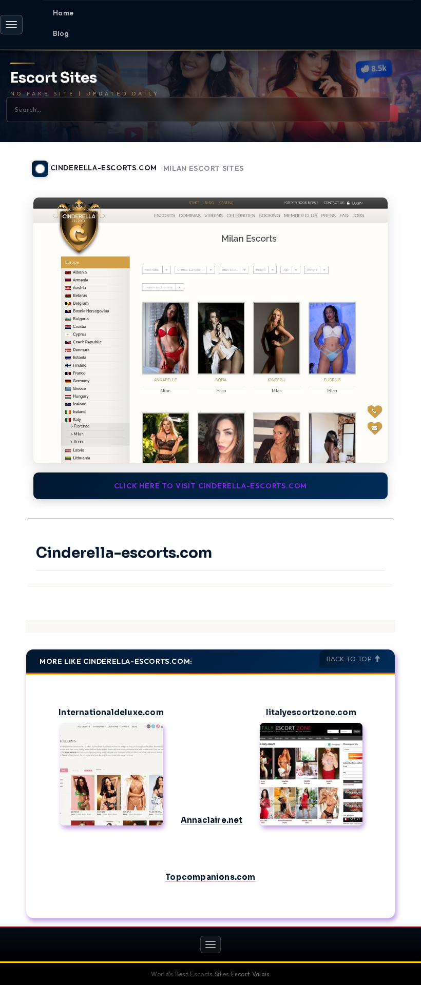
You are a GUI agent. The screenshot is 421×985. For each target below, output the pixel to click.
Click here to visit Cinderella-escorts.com (211, 485)
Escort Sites (53, 78)
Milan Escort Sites (203, 168)
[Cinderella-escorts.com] (210, 330)
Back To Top (350, 659)
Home (63, 12)
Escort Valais (250, 974)
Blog (61, 33)
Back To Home (368, 163)
